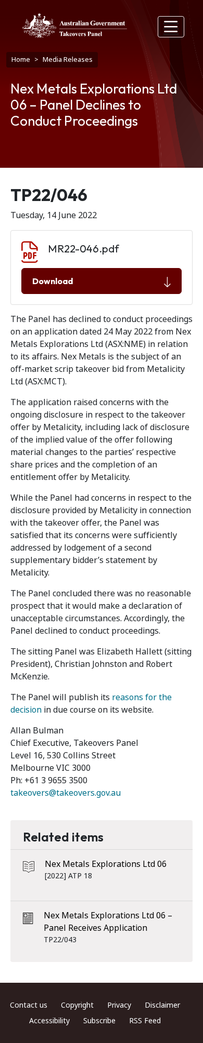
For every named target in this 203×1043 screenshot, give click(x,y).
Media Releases (68, 59)
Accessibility (49, 1020)
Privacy (119, 1005)
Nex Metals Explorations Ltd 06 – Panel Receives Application (108, 922)
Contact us (28, 1005)
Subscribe (99, 1020)
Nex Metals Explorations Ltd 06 (106, 864)
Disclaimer (162, 1005)
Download (52, 281)
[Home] (74, 25)
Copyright (77, 1005)
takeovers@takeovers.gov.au (65, 793)
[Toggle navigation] (171, 26)
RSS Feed (145, 1020)
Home (20, 59)
